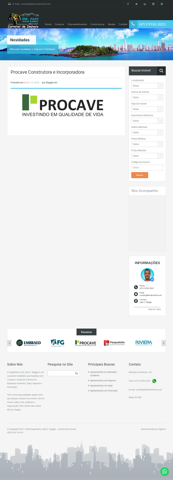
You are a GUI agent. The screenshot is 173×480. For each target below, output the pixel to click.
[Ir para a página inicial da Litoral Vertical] (24, 20)
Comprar (59, 24)
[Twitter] (136, 4)
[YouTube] (153, 4)
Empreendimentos (77, 24)
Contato (123, 24)
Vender (111, 24)
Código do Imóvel (140, 162)
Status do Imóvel (140, 92)
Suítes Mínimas (139, 127)
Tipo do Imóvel (138, 103)
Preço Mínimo (138, 138)
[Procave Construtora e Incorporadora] (66, 104)
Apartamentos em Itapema (103, 380)
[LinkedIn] (145, 4)
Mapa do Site (135, 397)
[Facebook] (128, 4)
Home (48, 24)
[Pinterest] (161, 4)
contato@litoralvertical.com (36, 3)
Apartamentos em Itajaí (101, 385)
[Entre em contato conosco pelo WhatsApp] (164, 471)
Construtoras (97, 24)
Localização (137, 80)
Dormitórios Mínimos (142, 115)
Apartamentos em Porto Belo (104, 390)
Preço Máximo (138, 150)
